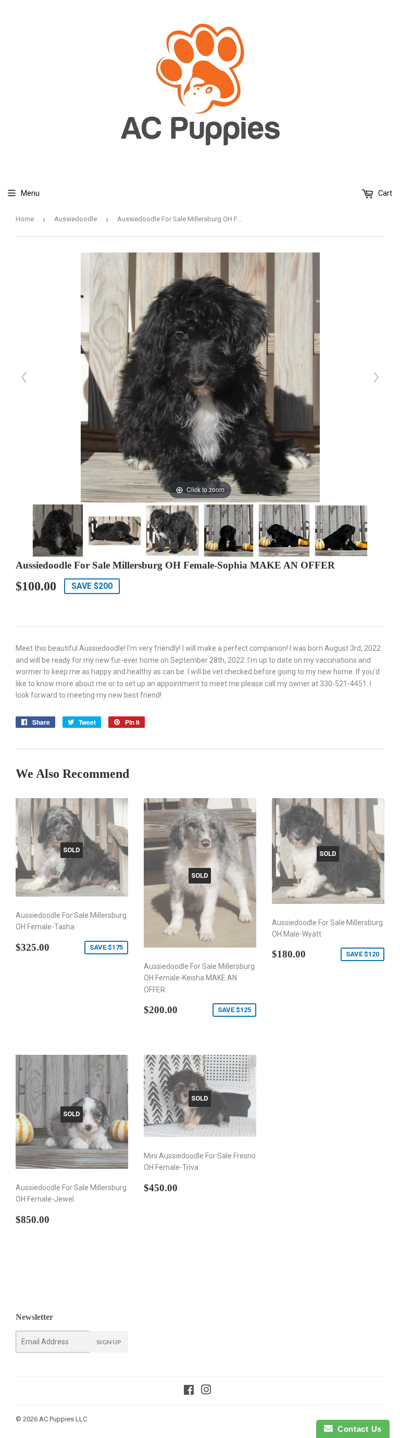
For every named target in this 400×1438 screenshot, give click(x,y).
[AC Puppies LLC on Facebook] (188, 1391)
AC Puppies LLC (63, 1419)
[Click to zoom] (200, 377)
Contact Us (357, 1428)
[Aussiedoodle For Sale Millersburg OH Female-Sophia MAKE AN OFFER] (58, 530)
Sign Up (108, 1342)
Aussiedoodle (75, 219)
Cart (384, 193)
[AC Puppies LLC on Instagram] (206, 1391)
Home (25, 219)
